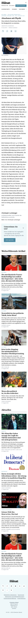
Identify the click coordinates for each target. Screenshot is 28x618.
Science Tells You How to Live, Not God (9, 513)
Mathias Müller (5, 289)
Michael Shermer (6, 529)
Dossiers (14, 9)
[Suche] (26, 2)
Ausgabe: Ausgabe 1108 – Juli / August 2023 (13, 15)
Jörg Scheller (5, 367)
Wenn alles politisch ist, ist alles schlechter (9, 392)
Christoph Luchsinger (9, 213)
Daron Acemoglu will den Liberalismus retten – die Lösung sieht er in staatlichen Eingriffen (13, 476)
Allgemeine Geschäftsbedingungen (14, 596)
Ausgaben (12, 5)
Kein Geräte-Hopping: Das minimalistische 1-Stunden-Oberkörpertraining (12, 351)
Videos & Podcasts (6, 509)
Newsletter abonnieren (10, 595)
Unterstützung (21, 598)
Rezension (4, 471)
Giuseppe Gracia (5, 325)
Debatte (3, 431)
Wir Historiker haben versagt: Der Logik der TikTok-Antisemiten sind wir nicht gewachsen (11, 437)
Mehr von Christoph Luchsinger (10, 219)
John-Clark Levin (17, 449)
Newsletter (4, 5)
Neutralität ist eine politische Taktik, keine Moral (12, 314)
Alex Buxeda (16, 529)
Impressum (21, 595)
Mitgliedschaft (21, 5)
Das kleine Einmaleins (14, 14)
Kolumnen (22, 9)
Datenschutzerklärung (10, 598)
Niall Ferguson (5, 449)
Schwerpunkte (5, 9)
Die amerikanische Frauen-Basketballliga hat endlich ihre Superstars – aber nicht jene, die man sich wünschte (12, 278)
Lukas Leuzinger (6, 401)
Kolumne (3, 14)
